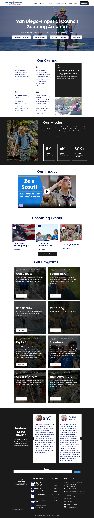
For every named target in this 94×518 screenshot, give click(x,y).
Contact (76, 3)
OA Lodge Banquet (71, 244)
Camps (55, 491)
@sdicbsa (69, 498)
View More (17, 249)
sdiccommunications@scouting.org (75, 491)
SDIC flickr (69, 501)
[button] (42, 3)
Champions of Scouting (21, 37)
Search (47, 469)
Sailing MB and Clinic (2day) (40, 500)
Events (70, 3)
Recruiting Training (40, 505)
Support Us (84, 3)
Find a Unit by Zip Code (59, 37)
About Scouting (40, 37)
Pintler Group (22, 509)
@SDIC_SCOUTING (72, 504)
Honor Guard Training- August (22, 244)
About (35, 3)
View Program (21, 296)
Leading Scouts (55, 494)
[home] (14, 3)
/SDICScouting (71, 496)
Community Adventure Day (45, 244)
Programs (55, 488)
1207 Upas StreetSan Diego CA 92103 (71, 485)
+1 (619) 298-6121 (71, 488)
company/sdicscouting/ (73, 507)
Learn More (52, 138)
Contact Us (55, 482)
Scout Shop (76, 37)
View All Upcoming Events (48, 254)
